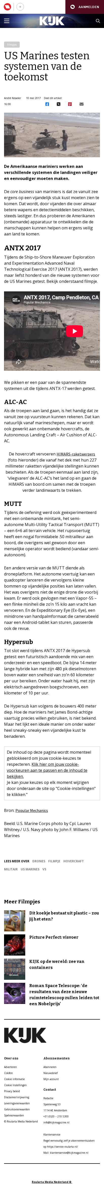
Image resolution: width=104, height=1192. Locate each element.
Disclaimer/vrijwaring (16, 1097)
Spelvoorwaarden (14, 1115)
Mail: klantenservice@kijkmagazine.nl (65, 1152)
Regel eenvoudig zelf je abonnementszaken (69, 1140)
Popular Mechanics (31, 810)
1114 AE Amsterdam (55, 1110)
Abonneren (50, 1067)
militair (11, 869)
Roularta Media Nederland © (52, 1182)
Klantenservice (51, 1134)
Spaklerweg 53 (52, 1104)
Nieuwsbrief (50, 1073)
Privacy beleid (12, 1091)
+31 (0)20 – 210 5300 (56, 1116)
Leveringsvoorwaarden (17, 1103)
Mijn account (51, 1079)
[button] (84, 7)
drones (38, 861)
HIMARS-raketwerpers (76, 453)
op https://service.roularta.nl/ (60, 1146)
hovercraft (73, 861)
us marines (30, 869)
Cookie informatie (14, 1079)
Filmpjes (12, 44)
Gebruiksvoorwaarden (17, 1109)
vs (44, 869)
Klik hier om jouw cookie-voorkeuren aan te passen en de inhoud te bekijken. (47, 770)
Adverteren (10, 1067)
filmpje (54, 861)
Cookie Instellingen (15, 1085)
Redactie (48, 1098)
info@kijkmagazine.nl (56, 1122)
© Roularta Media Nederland (21, 1121)
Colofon (8, 1073)
